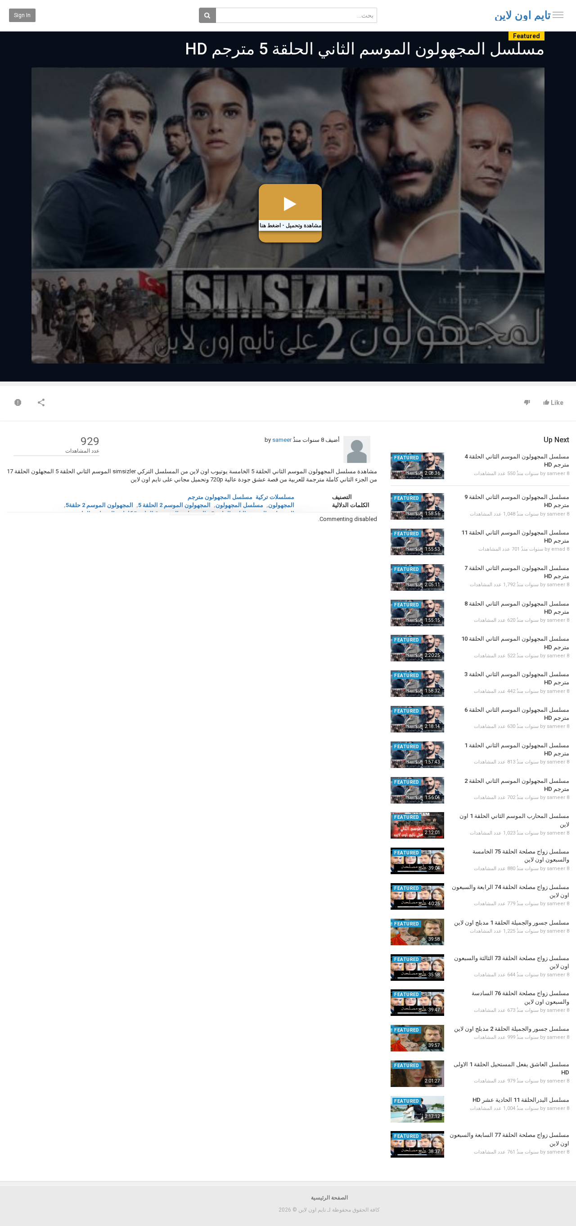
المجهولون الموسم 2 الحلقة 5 (174, 505)
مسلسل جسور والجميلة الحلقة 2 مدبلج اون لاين (511, 1028)
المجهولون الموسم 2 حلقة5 (99, 505)
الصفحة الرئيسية (329, 1198)
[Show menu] (558, 15)
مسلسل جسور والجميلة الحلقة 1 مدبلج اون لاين (511, 922)
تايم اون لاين (523, 15)
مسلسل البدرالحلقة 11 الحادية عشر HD (520, 1099)
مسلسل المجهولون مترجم (220, 497)
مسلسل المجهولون (239, 505)
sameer (282, 439)
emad (558, 549)
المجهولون (281, 505)
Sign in (22, 15)
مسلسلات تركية (275, 497)
